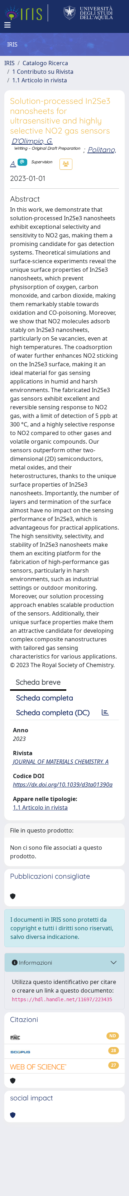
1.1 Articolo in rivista (39, 80)
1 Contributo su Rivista (42, 72)
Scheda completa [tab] (44, 697)
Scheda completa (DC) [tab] (53, 712)
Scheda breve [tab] (38, 681)
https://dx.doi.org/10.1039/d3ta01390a (63, 785)
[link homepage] (26, 12)
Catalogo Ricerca (45, 63)
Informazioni (35, 962)
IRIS (9, 63)
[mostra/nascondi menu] (7, 25)
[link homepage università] (88, 12)
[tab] (105, 712)
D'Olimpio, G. (32, 140)
